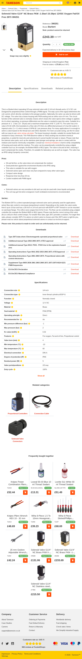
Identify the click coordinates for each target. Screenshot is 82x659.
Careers (5, 627)
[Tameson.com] (13, 3)
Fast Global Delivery (36, 623)
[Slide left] (4, 50)
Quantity (46, 44)
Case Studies (7, 623)
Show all (41, 376)
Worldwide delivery (63, 619)
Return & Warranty (36, 627)
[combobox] (42, 2)
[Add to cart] (25, 492)
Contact (32, 630)
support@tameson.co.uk (11, 631)
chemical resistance (52, 143)
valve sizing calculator (25, 133)
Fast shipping (61, 623)
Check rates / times (63, 627)
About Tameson (7, 619)
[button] (3, 3)
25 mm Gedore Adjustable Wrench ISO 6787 (17, 552)
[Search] (60, 2)
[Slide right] (4, 23)
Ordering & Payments (37, 619)
